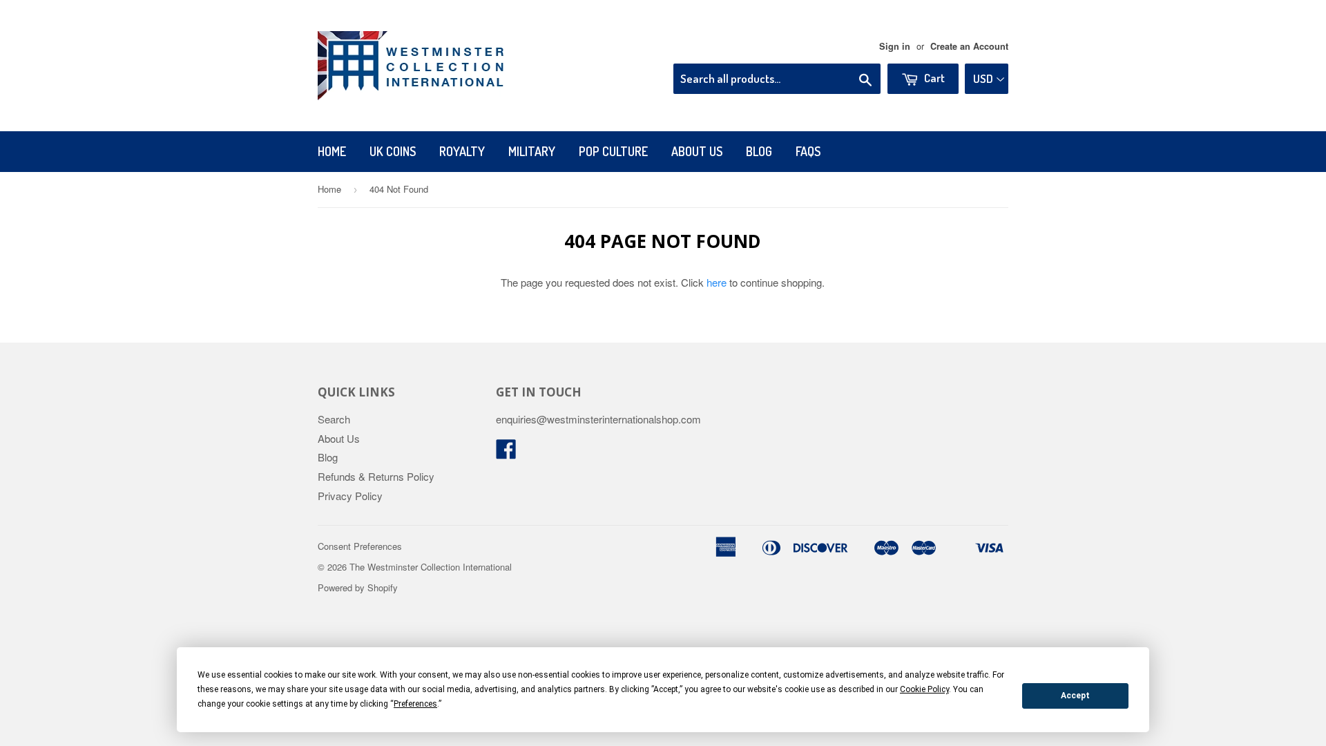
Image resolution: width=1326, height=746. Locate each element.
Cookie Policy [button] (924, 689)
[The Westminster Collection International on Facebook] (506, 453)
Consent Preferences (360, 546)
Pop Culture (613, 151)
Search (334, 419)
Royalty (462, 151)
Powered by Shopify (358, 587)
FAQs (808, 151)
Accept (1075, 695)
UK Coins (392, 151)
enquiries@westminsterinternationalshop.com (598, 419)
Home (332, 151)
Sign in (894, 46)
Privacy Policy (350, 495)
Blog (759, 151)
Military (531, 151)
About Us (696, 151)
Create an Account (969, 46)
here (717, 282)
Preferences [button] (415, 704)
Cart (933, 77)
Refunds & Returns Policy (376, 476)
